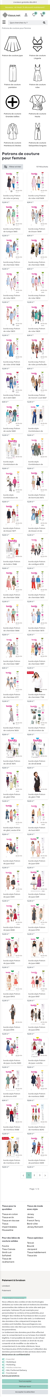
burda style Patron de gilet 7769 (36, 796)
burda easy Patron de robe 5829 (36, 330)
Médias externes (13, 1367)
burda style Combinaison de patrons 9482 (10, 496)
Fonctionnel (11, 1373)
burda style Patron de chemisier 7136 (36, 696)
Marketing (10, 1365)
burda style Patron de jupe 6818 (11, 962)
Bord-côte (32, 1224)
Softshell (6, 1256)
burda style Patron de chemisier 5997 (36, 662)
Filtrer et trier (15, 167)
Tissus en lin (8, 1217)
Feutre (5, 1246)
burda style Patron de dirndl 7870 (11, 762)
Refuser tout (25, 1386)
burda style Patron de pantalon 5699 (36, 1161)
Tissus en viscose (10, 1221)
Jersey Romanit (35, 1227)
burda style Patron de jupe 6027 (11, 862)
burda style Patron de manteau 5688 (11, 1128)
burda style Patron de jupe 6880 (36, 962)
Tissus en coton (10, 1214)
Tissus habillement (36, 1252)
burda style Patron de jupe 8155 (11, 1028)
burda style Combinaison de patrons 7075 (10, 463)
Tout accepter (25, 1381)
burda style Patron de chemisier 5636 (11, 596)
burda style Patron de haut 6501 (36, 829)
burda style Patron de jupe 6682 (11, 928)
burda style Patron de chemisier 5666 (11, 629)
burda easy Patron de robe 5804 (36, 297)
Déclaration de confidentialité (16, 1355)
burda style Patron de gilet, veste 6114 (11, 829)
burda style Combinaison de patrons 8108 (35, 463)
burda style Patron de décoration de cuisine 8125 (36, 729)
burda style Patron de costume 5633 (11, 729)
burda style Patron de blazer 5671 (11, 529)
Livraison (6, 1286)
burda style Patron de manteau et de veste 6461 (11, 1161)
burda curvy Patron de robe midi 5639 (36, 197)
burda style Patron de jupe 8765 (36, 1028)
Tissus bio (32, 1256)
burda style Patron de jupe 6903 (11, 995)
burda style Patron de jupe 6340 (11, 895)
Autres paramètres (10, 1376)
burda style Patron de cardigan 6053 (36, 563)
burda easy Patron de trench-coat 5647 (37, 396)
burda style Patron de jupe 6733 (36, 928)
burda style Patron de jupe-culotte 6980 (36, 1062)
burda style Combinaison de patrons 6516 (35, 430)
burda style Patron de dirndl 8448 (36, 762)
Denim (30, 1217)
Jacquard (32, 1249)
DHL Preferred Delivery (16, 1370)
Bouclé (30, 1246)
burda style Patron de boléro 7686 (11, 563)
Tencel (30, 1243)
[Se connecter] (26, 14)
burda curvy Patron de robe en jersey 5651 (11, 197)
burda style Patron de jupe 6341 (36, 895)
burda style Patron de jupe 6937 (36, 995)
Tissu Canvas (8, 1249)
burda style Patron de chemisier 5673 (36, 629)
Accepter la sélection (25, 1392)
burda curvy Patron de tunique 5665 (11, 230)
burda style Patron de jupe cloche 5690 (12, 1062)
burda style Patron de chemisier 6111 (11, 696)
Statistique (11, 1362)
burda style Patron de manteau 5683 (36, 1095)
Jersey (30, 1214)
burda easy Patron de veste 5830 (11, 430)
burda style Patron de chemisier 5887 (11, 662)
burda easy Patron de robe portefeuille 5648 (37, 363)
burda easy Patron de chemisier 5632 (11, 263)
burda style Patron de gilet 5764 (11, 796)
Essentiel (10, 1359)
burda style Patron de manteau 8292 (36, 1128)
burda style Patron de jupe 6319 (36, 862)
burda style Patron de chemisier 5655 (36, 596)
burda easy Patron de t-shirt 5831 (11, 396)
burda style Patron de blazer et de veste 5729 (36, 529)
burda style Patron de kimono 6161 (11, 1095)
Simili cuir (7, 1252)
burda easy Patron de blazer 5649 (36, 230)
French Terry (33, 1221)
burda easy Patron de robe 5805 (11, 330)
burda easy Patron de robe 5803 (11, 297)
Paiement (6, 1290)
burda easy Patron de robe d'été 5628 (11, 363)
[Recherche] (44, 22)
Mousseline (7, 1230)
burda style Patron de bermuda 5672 (36, 496)
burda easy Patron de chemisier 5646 (36, 263)
